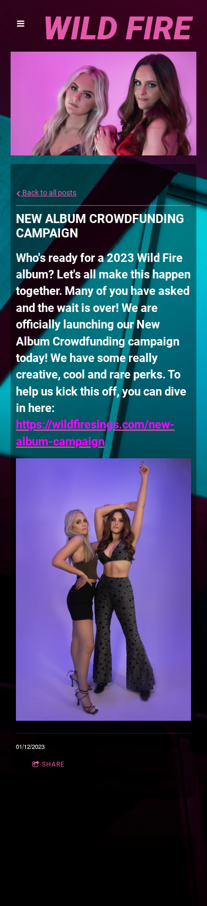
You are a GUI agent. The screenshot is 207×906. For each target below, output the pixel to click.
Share (53, 764)
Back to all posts (48, 192)
